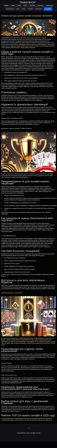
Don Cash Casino (9, 8)
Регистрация (48, 9)
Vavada (13, 5)
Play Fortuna (38, 8)
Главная (6, 5)
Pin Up (23, 8)
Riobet (25, 5)
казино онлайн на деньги (20, 97)
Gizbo (18, 8)
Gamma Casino (49, 5)
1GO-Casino (32, 5)
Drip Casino (40, 5)
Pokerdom (30, 8)
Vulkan (19, 5)
